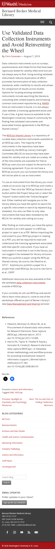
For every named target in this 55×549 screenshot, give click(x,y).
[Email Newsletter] (36, 532)
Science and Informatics (22, 389)
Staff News (7, 460)
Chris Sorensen (13, 56)
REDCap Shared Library (19, 135)
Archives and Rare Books (13, 431)
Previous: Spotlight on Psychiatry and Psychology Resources (14, 402)
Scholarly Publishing (11, 449)
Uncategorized (9, 466)
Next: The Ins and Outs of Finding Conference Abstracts (41, 402)
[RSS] (29, 532)
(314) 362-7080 (8, 525)
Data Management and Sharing (23, 303)
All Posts (6, 419)
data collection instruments (30, 282)
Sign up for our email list (14, 502)
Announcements (9, 425)
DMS (12, 392)
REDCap (19, 392)
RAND (45, 103)
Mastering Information (12, 442)
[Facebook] (7, 532)
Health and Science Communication (18, 437)
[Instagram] (14, 532)
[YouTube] (21, 532)
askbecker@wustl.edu (26, 525)
